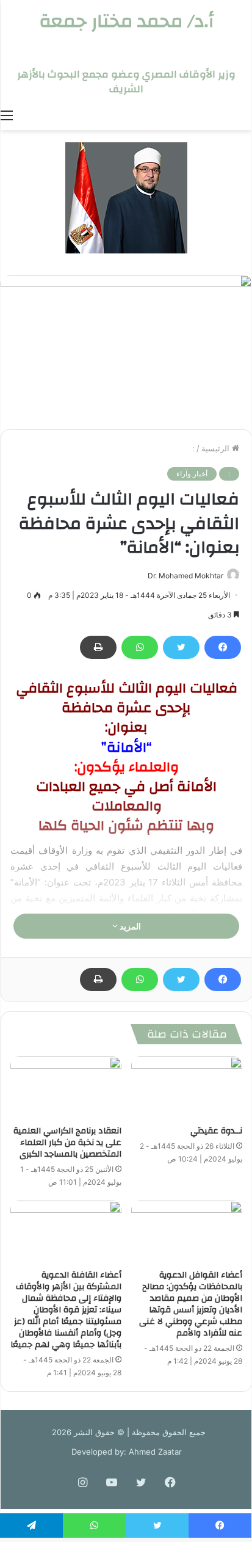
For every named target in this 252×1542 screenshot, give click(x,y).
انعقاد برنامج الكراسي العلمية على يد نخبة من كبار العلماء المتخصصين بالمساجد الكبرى (67, 1142)
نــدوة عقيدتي (216, 1131)
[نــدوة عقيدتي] (186, 1087)
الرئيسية (216, 448)
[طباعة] (98, 647)
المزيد (129, 926)
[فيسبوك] (222, 647)
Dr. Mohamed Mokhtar (185, 575)
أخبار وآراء (191, 473)
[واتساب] (139, 647)
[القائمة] (7, 115)
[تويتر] (181, 647)
